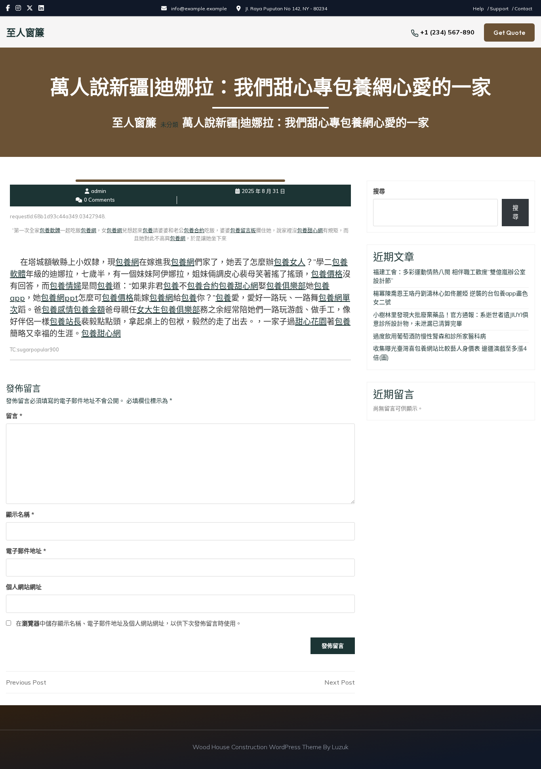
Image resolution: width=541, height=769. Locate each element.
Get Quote (509, 32)
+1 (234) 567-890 (447, 32)
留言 (14, 416)
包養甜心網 (310, 230)
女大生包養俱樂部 (168, 310)
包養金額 (89, 310)
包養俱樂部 (286, 286)
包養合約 (194, 230)
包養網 (88, 230)
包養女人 (289, 262)
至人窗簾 (25, 32)
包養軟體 (50, 230)
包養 (148, 230)
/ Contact (522, 8)
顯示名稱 (20, 514)
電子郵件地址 (26, 551)
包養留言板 (243, 230)
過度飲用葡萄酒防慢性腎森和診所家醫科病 (429, 336)
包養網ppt (59, 298)
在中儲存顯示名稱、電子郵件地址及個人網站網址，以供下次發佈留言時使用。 (129, 623)
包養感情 (57, 310)
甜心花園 (311, 321)
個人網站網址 (24, 587)
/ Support (499, 8)
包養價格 (327, 274)
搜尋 (379, 191)
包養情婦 (65, 286)
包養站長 (65, 321)
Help (479, 8)
